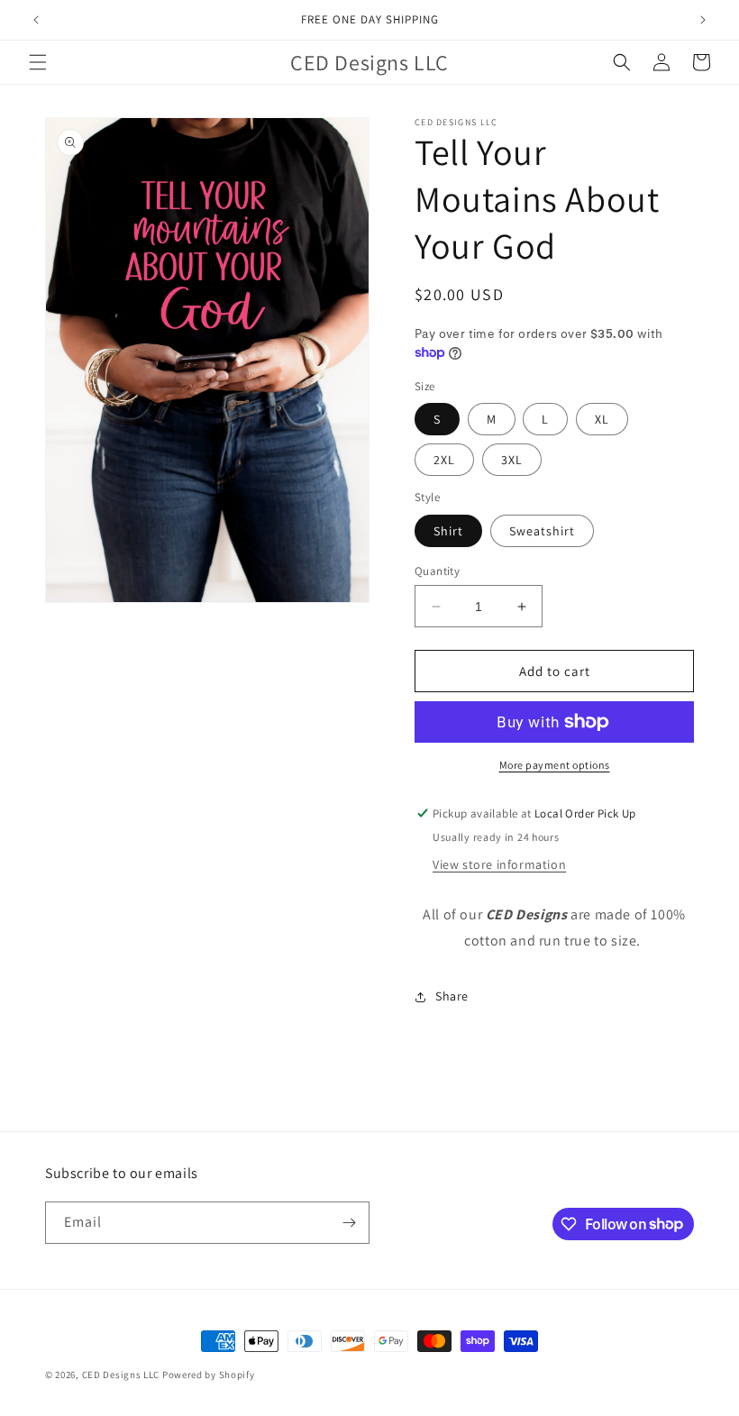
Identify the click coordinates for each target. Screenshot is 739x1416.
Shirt (448, 531)
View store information (499, 864)
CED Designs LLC (121, 1374)
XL (602, 419)
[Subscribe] (349, 1222)
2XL (444, 460)
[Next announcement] (703, 20)
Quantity (437, 571)
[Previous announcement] (36, 20)
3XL (512, 460)
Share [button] (452, 996)
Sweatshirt (542, 531)
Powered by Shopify (208, 1374)
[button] (38, 62)
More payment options (554, 765)
